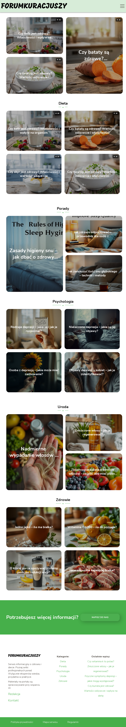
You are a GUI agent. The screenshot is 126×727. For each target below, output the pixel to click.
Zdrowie (63, 499)
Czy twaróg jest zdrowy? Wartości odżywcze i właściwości (34, 75)
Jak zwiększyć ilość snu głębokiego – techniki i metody (92, 273)
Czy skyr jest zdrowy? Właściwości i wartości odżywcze (34, 174)
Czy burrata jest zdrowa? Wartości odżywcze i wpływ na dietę (100, 690)
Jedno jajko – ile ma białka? (34, 527)
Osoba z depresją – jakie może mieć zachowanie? (34, 372)
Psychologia (63, 301)
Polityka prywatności (22, 722)
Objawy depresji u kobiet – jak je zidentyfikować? (92, 372)
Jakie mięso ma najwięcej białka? (92, 570)
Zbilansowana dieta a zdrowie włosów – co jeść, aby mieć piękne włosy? (92, 472)
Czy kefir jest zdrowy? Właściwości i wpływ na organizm (34, 36)
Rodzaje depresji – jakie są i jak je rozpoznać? (33, 329)
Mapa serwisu (50, 722)
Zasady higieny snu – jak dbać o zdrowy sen (33, 254)
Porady (63, 208)
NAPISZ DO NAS (100, 617)
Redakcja (14, 694)
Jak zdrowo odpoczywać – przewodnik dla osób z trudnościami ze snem (92, 234)
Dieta (63, 103)
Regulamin (73, 722)
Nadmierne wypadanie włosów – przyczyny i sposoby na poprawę (33, 452)
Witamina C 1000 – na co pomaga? (92, 527)
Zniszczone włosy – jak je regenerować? (92, 433)
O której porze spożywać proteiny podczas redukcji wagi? (34, 570)
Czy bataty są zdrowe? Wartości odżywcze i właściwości (94, 55)
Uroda (63, 406)
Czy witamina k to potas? (100, 661)
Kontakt (13, 701)
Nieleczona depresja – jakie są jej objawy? (92, 329)
